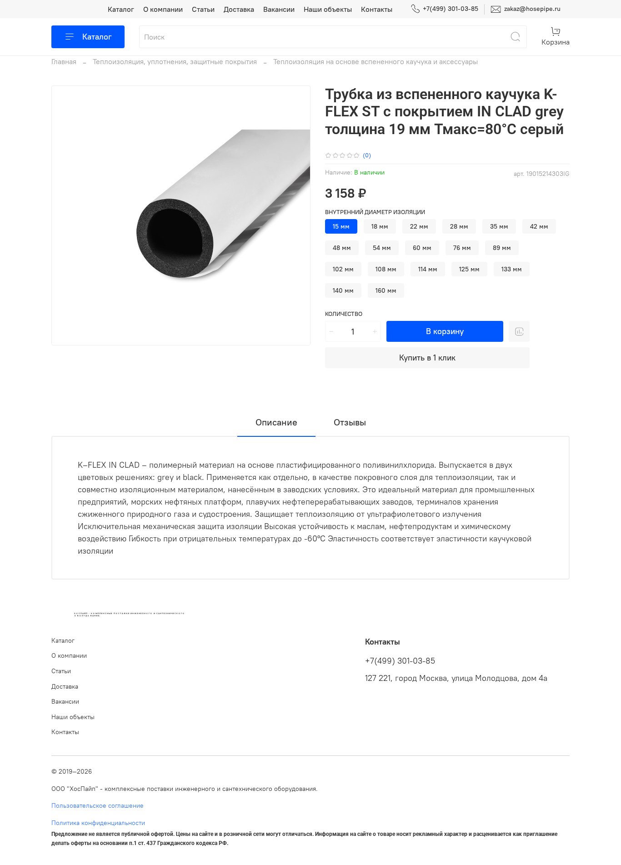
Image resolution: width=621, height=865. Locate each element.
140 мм (343, 290)
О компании (163, 9)
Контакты (376, 9)
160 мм (386, 290)
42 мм (539, 226)
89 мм (502, 248)
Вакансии (279, 9)
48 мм (342, 248)
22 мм (419, 226)
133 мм (511, 269)
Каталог (121, 9)
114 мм (427, 269)
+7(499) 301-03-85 (450, 9)
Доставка (239, 9)
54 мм (382, 248)
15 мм (341, 226)
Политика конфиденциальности (98, 823)
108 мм (386, 269)
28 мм (459, 226)
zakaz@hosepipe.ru (531, 9)
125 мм (469, 269)
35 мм (499, 226)
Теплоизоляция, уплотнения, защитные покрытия (175, 61)
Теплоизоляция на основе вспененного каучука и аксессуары (375, 61)
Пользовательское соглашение (97, 805)
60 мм (422, 248)
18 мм (379, 226)
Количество (343, 313)
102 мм (343, 269)
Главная (63, 61)
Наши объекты (328, 9)
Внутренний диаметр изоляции (375, 212)
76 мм (462, 248)
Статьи (203, 9)
